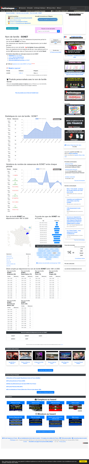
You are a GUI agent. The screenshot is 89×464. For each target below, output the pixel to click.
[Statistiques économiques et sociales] (75, 95)
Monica (71, 153)
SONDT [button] (44, 248)
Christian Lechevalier (70, 177)
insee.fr (62, 339)
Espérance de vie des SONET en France (22, 64)
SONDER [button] (48, 246)
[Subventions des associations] (75, 109)
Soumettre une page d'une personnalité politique (41, 436)
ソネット (21, 73)
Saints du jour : (11, 11)
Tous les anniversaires (79, 180)
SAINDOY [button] (27, 331)
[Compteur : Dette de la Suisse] (55, 403)
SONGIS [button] (41, 252)
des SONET (16, 58)
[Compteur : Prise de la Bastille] (35, 417)
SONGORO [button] (48, 254)
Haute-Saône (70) (9, 253)
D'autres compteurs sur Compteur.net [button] (45, 427)
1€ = (59, 11)
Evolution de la (35, 11)
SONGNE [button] (46, 252)
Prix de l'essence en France (10, 433)
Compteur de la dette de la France (50, 433)
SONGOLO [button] (55, 252)
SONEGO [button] (50, 248)
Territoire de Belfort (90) (10, 259)
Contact (25, 436)
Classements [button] (23, 7)
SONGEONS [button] (45, 250)
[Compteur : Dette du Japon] (75, 403)
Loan (66, 156)
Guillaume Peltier (69, 164)
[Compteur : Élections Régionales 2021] (15, 417)
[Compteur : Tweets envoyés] (35, 403)
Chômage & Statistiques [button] (40, 7)
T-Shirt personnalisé (66, 433)
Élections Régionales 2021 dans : (74, 145)
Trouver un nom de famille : (48, 28)
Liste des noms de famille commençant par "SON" (49, 258)
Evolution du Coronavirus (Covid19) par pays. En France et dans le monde (75, 73)
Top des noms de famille (56, 52)
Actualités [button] (30, 7)
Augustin (76, 155)
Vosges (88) (8, 257)
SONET (16, 57)
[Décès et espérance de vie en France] (75, 122)
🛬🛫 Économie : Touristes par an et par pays (75, 56)
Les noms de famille (12, 28)
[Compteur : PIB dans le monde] (15, 403)
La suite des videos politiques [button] (45, 365)
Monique (75, 153)
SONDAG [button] (47, 244)
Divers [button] (59, 7)
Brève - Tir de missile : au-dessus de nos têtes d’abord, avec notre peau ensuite (75, 190)
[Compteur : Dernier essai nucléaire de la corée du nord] (55, 419)
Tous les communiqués (79, 240)
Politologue (12, 435)
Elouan (80, 155)
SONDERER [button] (39, 248)
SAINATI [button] (13, 331)
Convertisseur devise (80, 258)
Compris (83, 461)
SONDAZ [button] (52, 244)
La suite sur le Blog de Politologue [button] (45, 387)
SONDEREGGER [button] (55, 246)
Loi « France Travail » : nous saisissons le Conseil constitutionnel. (74, 232)
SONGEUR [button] (52, 250)
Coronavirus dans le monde (80, 433)
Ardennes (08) (9, 251)
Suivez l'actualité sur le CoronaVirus (48, 19)
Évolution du (18, 21)
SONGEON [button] (39, 250)
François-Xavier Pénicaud (71, 169)
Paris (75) (8, 255)
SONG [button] (59, 248)
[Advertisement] (44, 3)
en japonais (14, 68)
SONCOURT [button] (41, 244)
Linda (83, 155)
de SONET (19, 60)
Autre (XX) (8, 261)
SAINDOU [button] (13, 334)
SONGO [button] (50, 252)
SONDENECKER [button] (41, 246)
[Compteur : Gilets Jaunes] (75, 417)
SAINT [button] (26, 334)
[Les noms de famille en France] (75, 82)
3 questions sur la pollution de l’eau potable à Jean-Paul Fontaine (74, 201)
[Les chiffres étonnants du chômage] (75, 135)
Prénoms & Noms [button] (51, 7)
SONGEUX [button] (57, 250)
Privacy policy (62, 436)
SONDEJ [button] (57, 244)
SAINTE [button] (40, 331)
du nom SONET (15, 55)
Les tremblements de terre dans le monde (29, 433)
